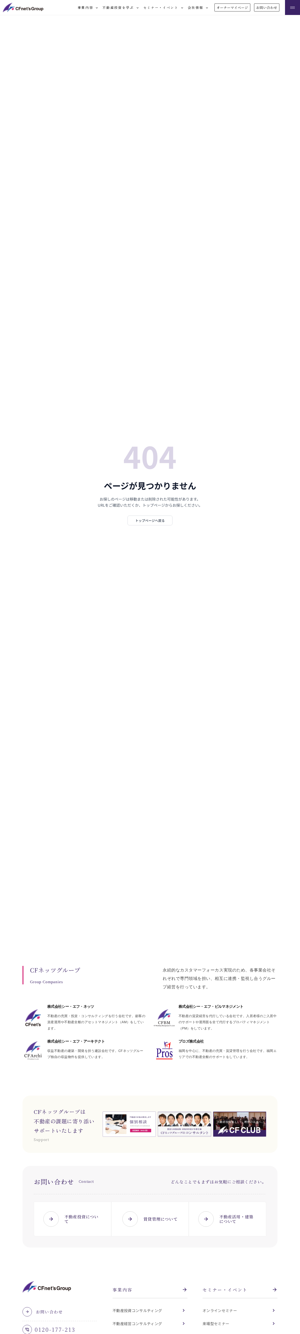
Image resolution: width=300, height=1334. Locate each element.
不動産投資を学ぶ (120, 7)
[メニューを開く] (292, 7)
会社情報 (198, 7)
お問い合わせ (266, 7)
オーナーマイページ (232, 7)
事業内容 (88, 7)
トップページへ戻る (150, 520)
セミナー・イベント (163, 7)
